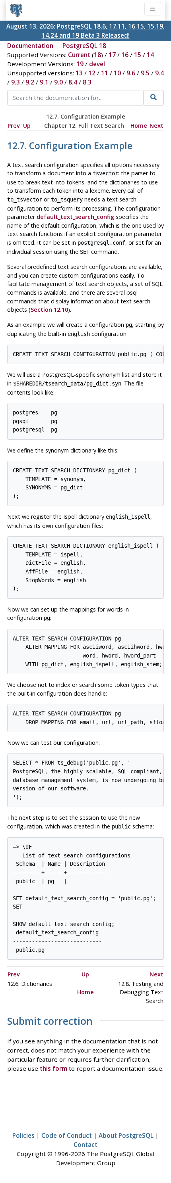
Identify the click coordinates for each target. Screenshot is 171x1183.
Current (79, 55)
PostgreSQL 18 (84, 46)
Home (138, 125)
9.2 (29, 82)
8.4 (72, 82)
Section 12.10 (49, 309)
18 (97, 55)
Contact (85, 1144)
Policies (23, 1135)
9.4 (159, 73)
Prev (14, 125)
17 (112, 55)
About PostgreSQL (126, 1135)
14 (150, 55)
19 (80, 64)
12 (91, 73)
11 (104, 73)
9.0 (58, 82)
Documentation (30, 46)
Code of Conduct (66, 1135)
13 (79, 73)
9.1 (44, 82)
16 (124, 55)
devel (97, 64)
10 (117, 73)
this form (53, 1068)
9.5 (145, 73)
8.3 (87, 82)
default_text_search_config (75, 216)
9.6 (130, 73)
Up (27, 125)
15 (137, 55)
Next (156, 125)
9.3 (15, 82)
